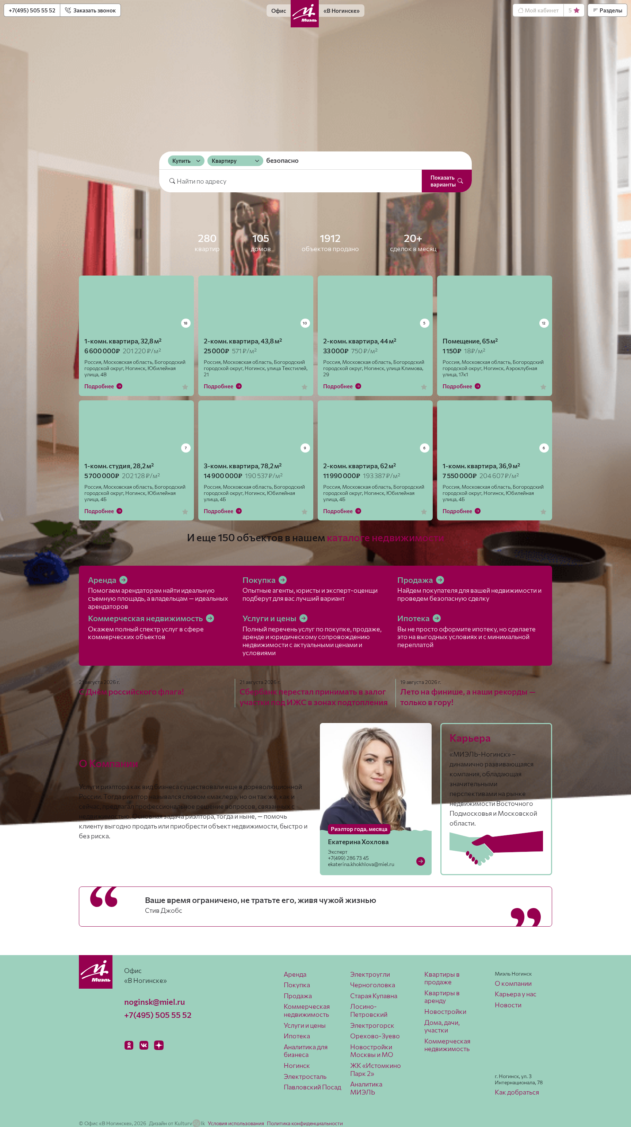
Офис (278, 10)
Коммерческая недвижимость (146, 618)
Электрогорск (372, 1025)
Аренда (103, 580)
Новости (508, 1005)
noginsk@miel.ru (154, 1002)
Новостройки (445, 1011)
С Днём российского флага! (131, 691)
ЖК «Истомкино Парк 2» (375, 1069)
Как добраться (517, 1092)
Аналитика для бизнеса (306, 1051)
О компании (513, 983)
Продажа (416, 580)
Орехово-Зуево (375, 1036)
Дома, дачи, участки (442, 1026)
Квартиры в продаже (442, 978)
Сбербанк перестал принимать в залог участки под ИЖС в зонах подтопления (314, 696)
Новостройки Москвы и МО (371, 1051)
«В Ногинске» (342, 10)
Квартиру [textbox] (224, 160)
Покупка (259, 580)
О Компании (108, 763)
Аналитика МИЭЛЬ (366, 1088)
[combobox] (186, 160)
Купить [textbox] (181, 160)
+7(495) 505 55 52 (32, 10)
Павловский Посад (312, 1087)
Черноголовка (372, 985)
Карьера (470, 737)
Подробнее (99, 386)
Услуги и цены (270, 618)
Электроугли (370, 974)
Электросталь (305, 1076)
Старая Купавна (373, 996)
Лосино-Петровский (368, 1010)
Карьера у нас (515, 994)
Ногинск (297, 1065)
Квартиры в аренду (442, 997)
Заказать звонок (94, 10)
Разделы (610, 10)
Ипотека (414, 618)
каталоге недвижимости (385, 537)
